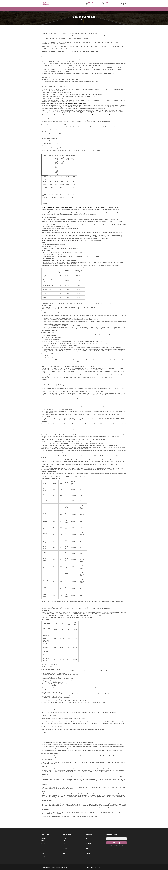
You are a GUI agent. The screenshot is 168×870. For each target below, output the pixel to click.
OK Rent (66, 843)
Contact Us (87, 9)
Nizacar (65, 840)
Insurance (65, 9)
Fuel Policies (88, 843)
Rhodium (66, 851)
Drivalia (43, 843)
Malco (65, 838)
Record (65, 848)
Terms (59, 9)
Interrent (44, 851)
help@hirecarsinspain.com (94, 3)
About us (87, 840)
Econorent (44, 845)
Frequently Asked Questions (91, 851)
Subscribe (115, 842)
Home (44, 9)
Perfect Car (66, 845)
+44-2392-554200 (110, 3)
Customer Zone (78, 9)
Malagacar (44, 856)
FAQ (71, 9)
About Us (50, 9)
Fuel (55, 9)
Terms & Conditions (90, 845)
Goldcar (43, 848)
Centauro (44, 838)
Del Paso (44, 840)
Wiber (65, 853)
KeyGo (43, 853)
